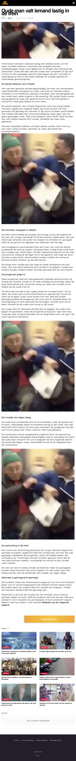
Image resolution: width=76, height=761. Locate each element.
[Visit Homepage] (4, 3)
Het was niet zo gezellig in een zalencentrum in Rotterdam (16, 678)
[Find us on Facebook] (36, 756)
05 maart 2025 (20, 18)
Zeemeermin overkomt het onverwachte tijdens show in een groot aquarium (18, 652)
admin (10, 18)
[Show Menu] (74, 3)
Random (31, 18)
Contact (16, 740)
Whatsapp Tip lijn (55, 740)
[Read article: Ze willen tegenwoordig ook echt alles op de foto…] (57, 640)
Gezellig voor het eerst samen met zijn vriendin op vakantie (55, 704)
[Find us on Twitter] (38, 756)
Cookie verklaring (41, 740)
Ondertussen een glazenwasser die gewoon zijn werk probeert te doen (18, 704)
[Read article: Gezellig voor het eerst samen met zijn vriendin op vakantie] (57, 692)
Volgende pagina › (49, 619)
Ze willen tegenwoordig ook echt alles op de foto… (56, 651)
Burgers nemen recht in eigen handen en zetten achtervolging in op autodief (54, 678)
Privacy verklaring (27, 740)
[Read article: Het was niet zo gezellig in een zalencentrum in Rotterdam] (19, 666)
